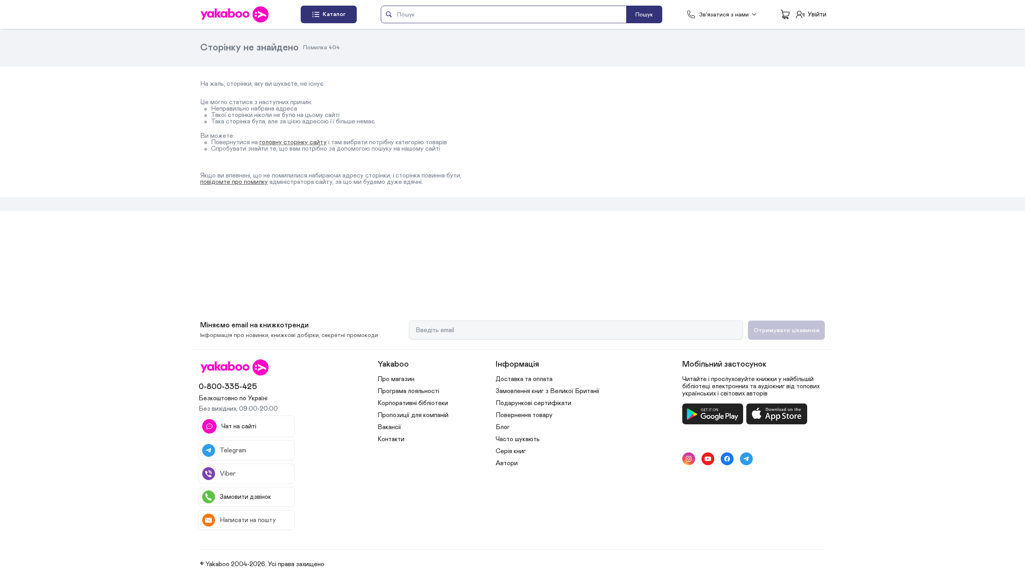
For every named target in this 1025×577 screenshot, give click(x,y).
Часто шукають (518, 439)
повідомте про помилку (234, 182)
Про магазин (396, 379)
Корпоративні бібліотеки (413, 403)
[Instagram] (688, 458)
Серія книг (511, 451)
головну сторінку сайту (293, 142)
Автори (507, 463)
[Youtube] (707, 458)
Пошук (644, 15)
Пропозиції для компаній (413, 415)
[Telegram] (746, 458)
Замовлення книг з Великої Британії (547, 391)
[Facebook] (727, 458)
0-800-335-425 (228, 387)
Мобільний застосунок (724, 364)
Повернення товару (524, 415)
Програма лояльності (408, 391)
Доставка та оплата (524, 379)
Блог (503, 427)
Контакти (391, 439)
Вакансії (389, 427)
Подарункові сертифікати (533, 403)
